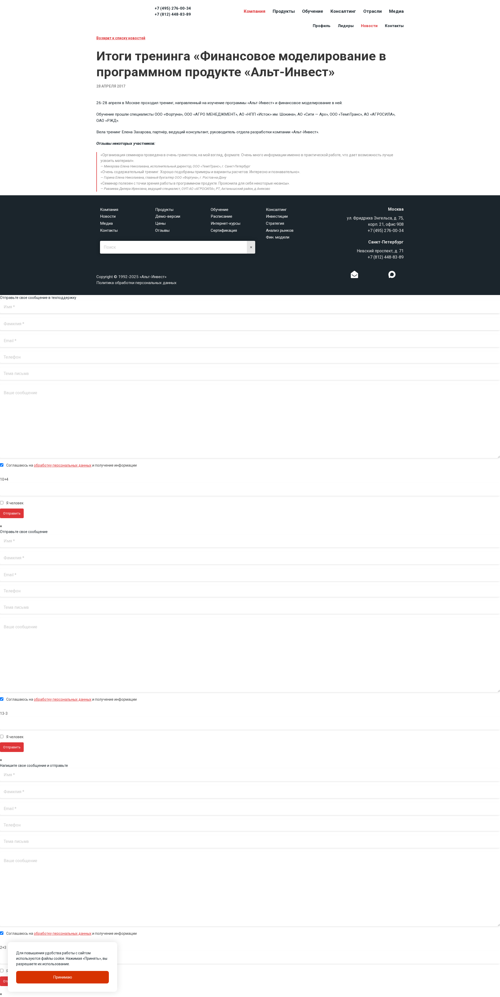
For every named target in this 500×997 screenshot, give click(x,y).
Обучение (312, 11)
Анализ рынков (279, 230)
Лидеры (346, 25)
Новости (369, 25)
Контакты (394, 25)
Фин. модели (277, 237)
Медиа (396, 11)
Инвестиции (277, 216)
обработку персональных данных (62, 465)
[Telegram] (381, 276)
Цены (160, 223)
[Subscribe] (354, 276)
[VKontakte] (373, 276)
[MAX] (392, 274)
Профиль (321, 25)
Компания (254, 11)
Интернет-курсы (225, 223)
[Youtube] (403, 276)
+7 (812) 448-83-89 (173, 14)
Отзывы (162, 230)
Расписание (221, 216)
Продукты (284, 11)
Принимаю (62, 977)
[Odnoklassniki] (365, 276)
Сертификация (224, 230)
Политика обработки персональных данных (136, 282)
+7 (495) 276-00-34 (173, 8)
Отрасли (372, 11)
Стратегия (275, 223)
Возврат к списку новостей (120, 38)
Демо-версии (167, 216)
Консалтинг (343, 11)
